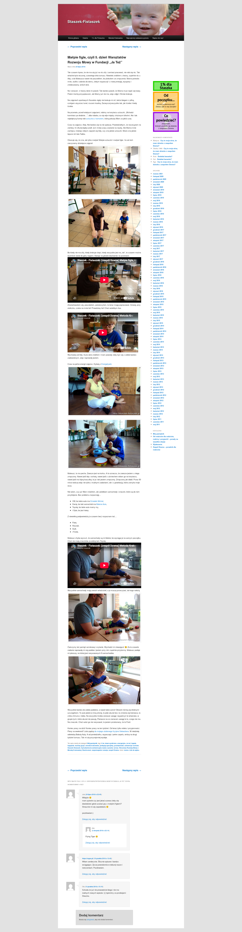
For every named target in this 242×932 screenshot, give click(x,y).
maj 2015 (156, 312)
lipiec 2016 (157, 275)
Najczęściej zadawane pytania (137, 38)
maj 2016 (156, 280)
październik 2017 (159, 235)
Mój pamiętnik (92, 743)
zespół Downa (114, 750)
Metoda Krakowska (116, 38)
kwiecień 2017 (158, 251)
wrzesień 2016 (158, 270)
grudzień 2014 (158, 325)
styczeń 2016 (158, 291)
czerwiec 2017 (158, 246)
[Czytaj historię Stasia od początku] (166, 111)
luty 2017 (156, 256)
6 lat (102, 743)
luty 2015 (156, 320)
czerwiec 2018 (158, 213)
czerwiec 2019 (158, 197)
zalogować (90, 919)
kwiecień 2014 (158, 347)
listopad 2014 (158, 328)
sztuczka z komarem (95, 118)
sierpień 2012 (158, 400)
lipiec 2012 (157, 403)
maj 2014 (156, 344)
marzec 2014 (158, 350)
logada (133, 743)
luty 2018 (156, 224)
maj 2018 (156, 216)
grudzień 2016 (158, 261)
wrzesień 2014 (158, 334)
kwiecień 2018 (158, 219)
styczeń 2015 (158, 323)
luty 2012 (156, 416)
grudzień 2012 (158, 389)
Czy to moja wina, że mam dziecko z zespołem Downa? (165, 143)
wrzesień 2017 (158, 237)
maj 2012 (156, 408)
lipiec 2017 (157, 243)
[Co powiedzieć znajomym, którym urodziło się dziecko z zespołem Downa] (166, 131)
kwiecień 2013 (158, 379)
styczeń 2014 (158, 355)
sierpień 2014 (158, 336)
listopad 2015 (158, 296)
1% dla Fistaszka (98, 38)
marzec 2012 (158, 414)
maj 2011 (156, 424)
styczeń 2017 (158, 259)
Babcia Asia (101, 504)
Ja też (128, 743)
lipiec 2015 (157, 307)
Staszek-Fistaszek (84, 21)
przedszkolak (119, 745)
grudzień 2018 (158, 208)
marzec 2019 (158, 203)
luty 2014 (156, 352)
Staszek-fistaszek (74, 748)
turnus (116, 748)
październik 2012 (159, 395)
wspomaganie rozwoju (100, 750)
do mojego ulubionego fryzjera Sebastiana (111, 731)
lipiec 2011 (157, 419)
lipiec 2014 (157, 339)
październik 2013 (159, 363)
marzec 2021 (158, 173)
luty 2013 (156, 384)
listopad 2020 (158, 176)
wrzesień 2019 (158, 189)
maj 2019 (156, 200)
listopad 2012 (158, 392)
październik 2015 (159, 299)
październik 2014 (159, 331)
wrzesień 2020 (158, 182)
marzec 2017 (158, 254)
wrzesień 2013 (158, 365)
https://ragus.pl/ (87, 858)
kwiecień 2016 (158, 283)
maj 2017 (156, 248)
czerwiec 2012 (158, 406)
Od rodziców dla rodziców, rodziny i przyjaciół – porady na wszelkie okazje (165, 439)
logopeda (71, 745)
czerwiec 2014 (158, 342)
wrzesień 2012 (158, 398)
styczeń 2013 (158, 387)
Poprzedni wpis (77, 46)
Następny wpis (131, 46)
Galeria (85, 38)
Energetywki (106, 364)
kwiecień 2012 (158, 411)
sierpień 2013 (158, 368)
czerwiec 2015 (158, 310)
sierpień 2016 (158, 272)
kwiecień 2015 (158, 315)
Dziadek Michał (96, 501)
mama (126, 750)
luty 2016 (156, 288)
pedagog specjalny (106, 745)
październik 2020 (159, 179)
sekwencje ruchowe (132, 745)
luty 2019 (156, 206)
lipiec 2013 (157, 371)
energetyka (121, 743)
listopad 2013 (158, 360)
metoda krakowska (92, 745)
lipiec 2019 (157, 195)
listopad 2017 (158, 232)
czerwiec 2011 (158, 422)
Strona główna (73, 38)
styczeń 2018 (158, 227)
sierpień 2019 (158, 192)
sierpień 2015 (158, 304)
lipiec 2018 (157, 211)
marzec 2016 (158, 286)
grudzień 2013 (158, 358)
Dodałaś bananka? (165, 156)
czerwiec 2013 (158, 374)
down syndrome (111, 743)
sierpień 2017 (158, 240)
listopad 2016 (158, 264)
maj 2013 (156, 376)
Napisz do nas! (158, 38)
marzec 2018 (158, 222)
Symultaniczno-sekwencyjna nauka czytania (97, 748)
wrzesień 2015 (158, 301)
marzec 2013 (158, 382)
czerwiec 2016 (158, 277)
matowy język (80, 745)
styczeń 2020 (158, 187)
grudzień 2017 (158, 230)
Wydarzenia (157, 444)
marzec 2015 (158, 318)
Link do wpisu (134, 750)
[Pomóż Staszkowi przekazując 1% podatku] (166, 90)
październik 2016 (159, 267)
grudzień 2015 (158, 294)
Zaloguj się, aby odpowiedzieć (94, 819)
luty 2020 (156, 184)
